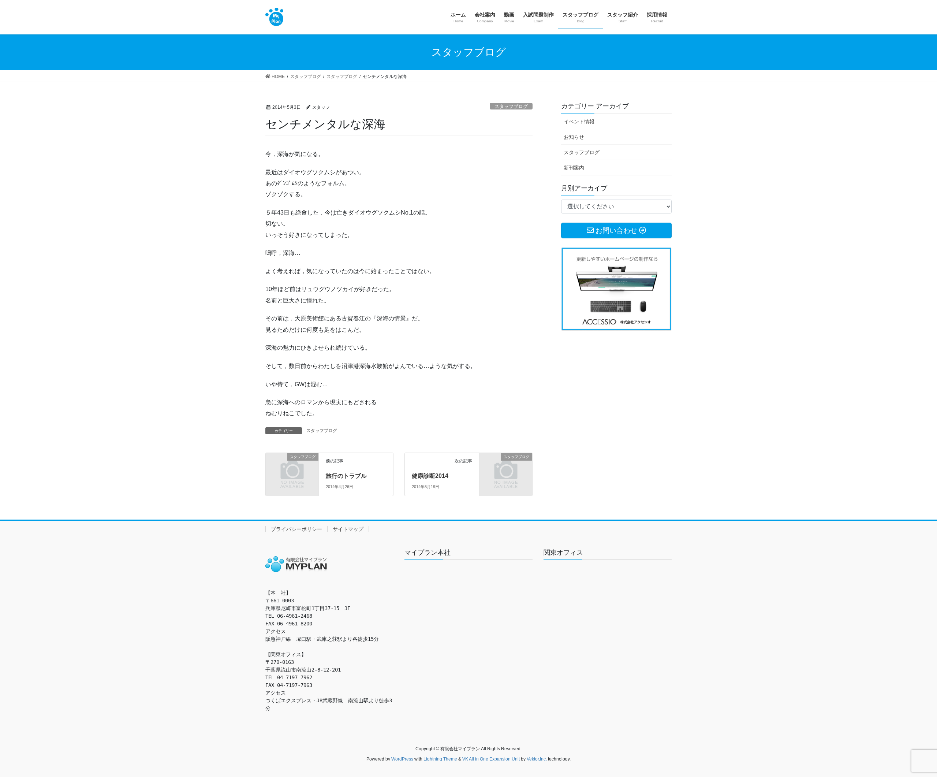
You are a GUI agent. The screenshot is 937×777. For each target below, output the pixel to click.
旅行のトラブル (346, 476)
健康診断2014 (430, 476)
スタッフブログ (511, 106)
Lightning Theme (440, 759)
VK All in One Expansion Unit (491, 759)
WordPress (402, 759)
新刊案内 (574, 168)
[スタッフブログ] (292, 469)
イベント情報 (579, 121)
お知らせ (574, 137)
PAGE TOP (910, 747)
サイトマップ (348, 529)
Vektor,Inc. (537, 759)
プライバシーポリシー (296, 529)
